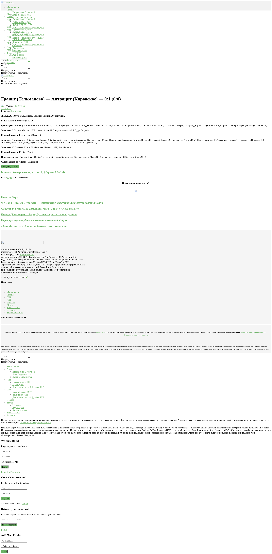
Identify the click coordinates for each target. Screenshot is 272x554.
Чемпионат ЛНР (20, 42)
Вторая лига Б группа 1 (23, 12)
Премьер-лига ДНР (21, 29)
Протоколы (15, 111)
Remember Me (11, 462)
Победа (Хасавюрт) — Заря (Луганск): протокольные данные (39, 214)
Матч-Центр (13, 7)
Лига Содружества (21, 15)
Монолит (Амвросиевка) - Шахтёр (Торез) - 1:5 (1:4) (33, 172)
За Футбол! (20, 106)
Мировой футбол (15, 312)
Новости (11, 47)
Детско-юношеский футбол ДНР (28, 27)
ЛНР (9, 30)
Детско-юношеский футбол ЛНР (28, 38)
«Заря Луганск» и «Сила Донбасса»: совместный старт (35, 225)
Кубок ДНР (18, 32)
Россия (10, 10)
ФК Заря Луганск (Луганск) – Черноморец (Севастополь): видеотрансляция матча (52, 202)
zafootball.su (101, 332)
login (9, 177)
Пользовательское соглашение (136, 335)
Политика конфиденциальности (253, 332)
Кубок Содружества (22, 17)
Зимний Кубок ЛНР (22, 39)
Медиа (10, 50)
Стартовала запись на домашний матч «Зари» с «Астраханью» (40, 208)
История (11, 62)
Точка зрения (13, 60)
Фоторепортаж (19, 50)
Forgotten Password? (10, 472)
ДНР (9, 20)
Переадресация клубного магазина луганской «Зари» (34, 220)
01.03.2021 (6, 108)
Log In (25, 503)
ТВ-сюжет (17, 52)
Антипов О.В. (27, 254)
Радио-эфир (18, 48)
